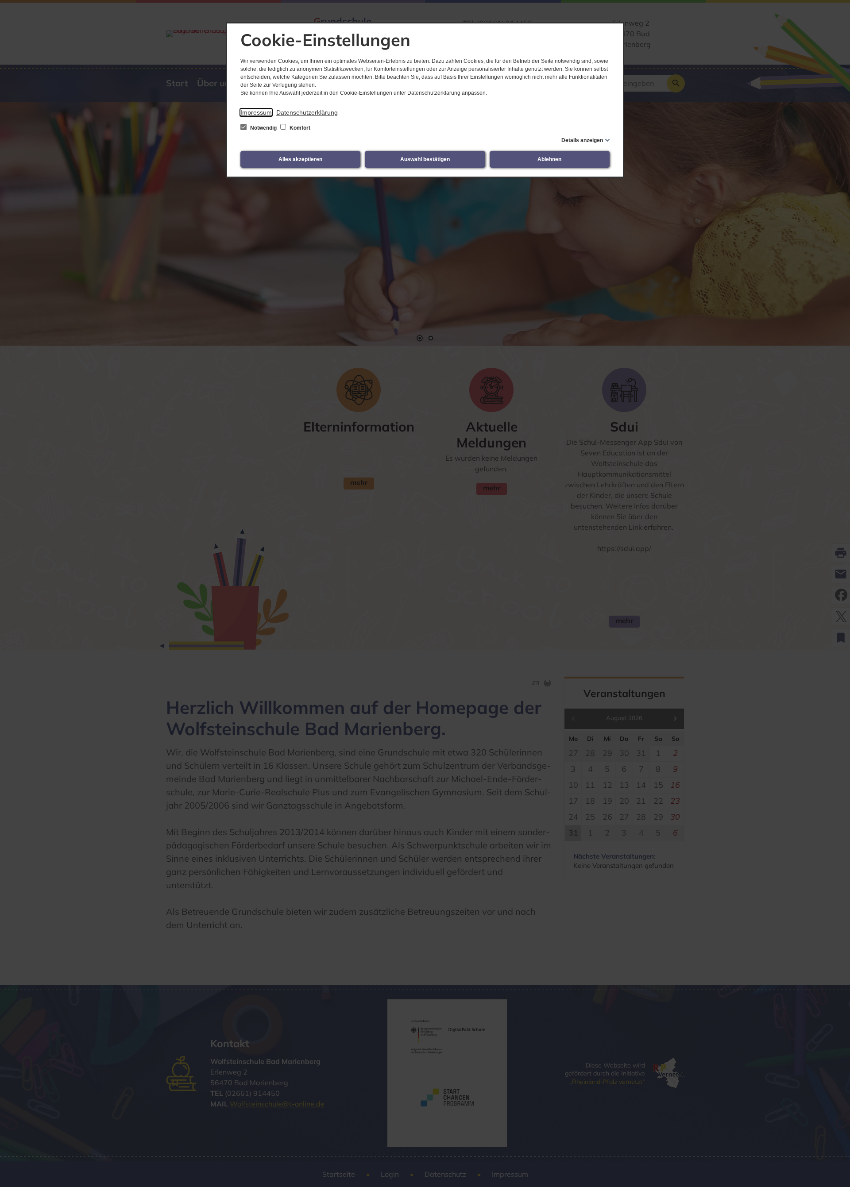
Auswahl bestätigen (425, 159)
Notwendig (263, 128)
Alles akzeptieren (300, 159)
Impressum (256, 112)
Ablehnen (549, 159)
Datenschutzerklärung (307, 112)
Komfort (299, 128)
